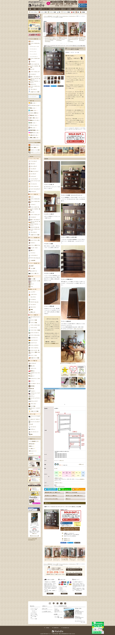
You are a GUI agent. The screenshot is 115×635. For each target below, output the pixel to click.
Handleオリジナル (35, 152)
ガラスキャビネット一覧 (34, 46)
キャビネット (34, 611)
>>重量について (81, 464)
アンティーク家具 (43, 12)
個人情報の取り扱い (66, 627)
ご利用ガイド (77, 9)
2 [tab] (62, 43)
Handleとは (57, 609)
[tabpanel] (62, 31)
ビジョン (56, 608)
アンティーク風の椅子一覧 (34, 263)
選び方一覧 (32, 100)
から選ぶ (33, 103)
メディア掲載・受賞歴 (58, 617)
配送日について (67, 540)
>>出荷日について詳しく (58, 482)
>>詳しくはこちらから (78, 328)
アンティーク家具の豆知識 (32, 538)
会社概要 (69, 9)
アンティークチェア (34, 12)
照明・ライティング (34, 615)
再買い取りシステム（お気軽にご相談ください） (74, 495)
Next (83, 554)
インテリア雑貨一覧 (33, 360)
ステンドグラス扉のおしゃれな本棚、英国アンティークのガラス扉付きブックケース (84, 38)
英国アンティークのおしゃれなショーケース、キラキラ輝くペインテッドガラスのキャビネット (72, 560)
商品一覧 (31, 156)
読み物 (63, 9)
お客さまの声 (44, 608)
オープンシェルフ (33, 51)
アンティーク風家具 (66, 12)
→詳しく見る (82, 622)
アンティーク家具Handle (48, 16)
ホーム (30, 9)
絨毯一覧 (31, 276)
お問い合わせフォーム (81, 621)
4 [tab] (66, 43)
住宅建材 (83, 12)
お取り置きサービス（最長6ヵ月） (51, 495)
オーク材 (55, 468)
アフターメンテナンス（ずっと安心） (51, 498)
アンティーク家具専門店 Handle (60, 606)
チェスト (33, 610)
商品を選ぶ (32, 606)
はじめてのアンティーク (54, 9)
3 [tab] (64, 43)
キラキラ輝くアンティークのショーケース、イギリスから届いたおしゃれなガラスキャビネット (73, 38)
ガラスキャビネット (72, 16)
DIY (31, 617)
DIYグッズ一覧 (32, 414)
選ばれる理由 (57, 610)
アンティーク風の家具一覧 (34, 237)
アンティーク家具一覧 (34, 194)
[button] (44, 60)
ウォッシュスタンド (33, 54)
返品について (68, 498)
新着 (34, 9)
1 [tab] (61, 43)
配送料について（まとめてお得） (72, 492)
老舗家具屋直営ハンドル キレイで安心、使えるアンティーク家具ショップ (37, 4)
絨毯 (78, 12)
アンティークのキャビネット (64, 16)
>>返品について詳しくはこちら (59, 486)
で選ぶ (34, 112)
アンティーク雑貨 (53, 12)
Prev (46, 554)
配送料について (67, 538)
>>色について (61, 460)
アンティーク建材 (34, 618)
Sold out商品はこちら (31, 539)
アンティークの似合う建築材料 (35, 142)
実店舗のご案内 (78, 608)
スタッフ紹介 (57, 616)
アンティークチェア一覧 (34, 158)
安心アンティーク (42, 9)
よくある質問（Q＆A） (46, 611)
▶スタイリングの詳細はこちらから (68, 363)
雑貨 (74, 12)
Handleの (34, 147)
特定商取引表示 (56, 627)
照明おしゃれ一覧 (33, 289)
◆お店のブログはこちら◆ (34, 535)
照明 (59, 12)
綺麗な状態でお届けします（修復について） (52, 492)
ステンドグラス (33, 613)
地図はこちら (34, 533)
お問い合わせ (84, 9)
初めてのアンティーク (58, 611)
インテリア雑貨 (33, 616)
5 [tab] (68, 43)
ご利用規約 (47, 627)
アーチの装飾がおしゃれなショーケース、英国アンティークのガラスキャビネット (61, 38)
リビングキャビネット (34, 56)
